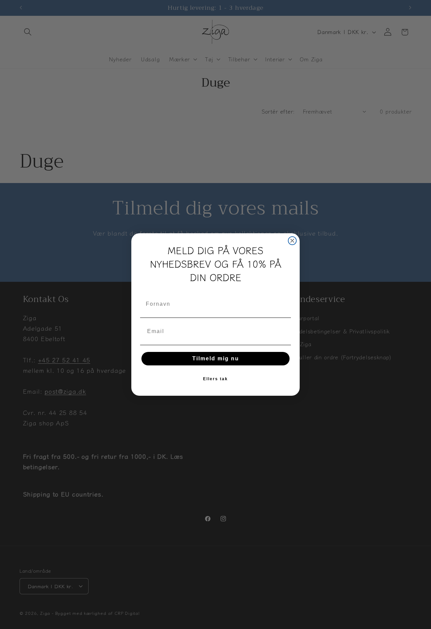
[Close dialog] (292, 241)
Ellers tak (215, 379)
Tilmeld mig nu (215, 358)
